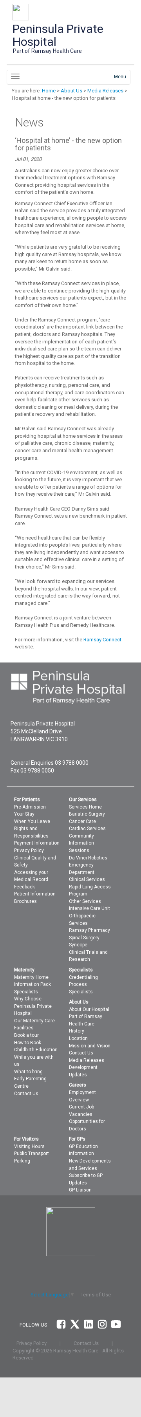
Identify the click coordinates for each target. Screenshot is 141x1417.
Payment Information (37, 843)
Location (78, 1038)
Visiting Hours (29, 1146)
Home (49, 91)
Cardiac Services (87, 828)
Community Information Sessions (81, 843)
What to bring (28, 1071)
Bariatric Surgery (87, 814)
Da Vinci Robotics (88, 858)
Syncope (78, 945)
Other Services (85, 901)
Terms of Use (96, 1295)
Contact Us (26, 1093)
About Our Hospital (89, 1009)
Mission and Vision (89, 1046)
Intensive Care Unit (89, 908)
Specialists (26, 992)
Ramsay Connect (102, 640)
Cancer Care (82, 821)
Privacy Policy (29, 850)
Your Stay (24, 814)
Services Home (85, 807)
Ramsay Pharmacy (89, 930)
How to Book (27, 1042)
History (76, 1031)
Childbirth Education (36, 1049)
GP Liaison (80, 1190)
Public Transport (31, 1153)
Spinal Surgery (84, 937)
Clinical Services (87, 879)
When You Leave (32, 821)
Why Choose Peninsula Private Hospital (33, 1006)
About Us (71, 91)
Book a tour (26, 1035)
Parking (22, 1161)
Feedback (24, 887)
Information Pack (32, 984)
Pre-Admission (30, 807)
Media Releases (105, 91)
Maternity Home (31, 977)
